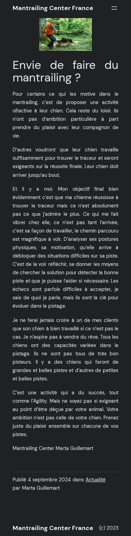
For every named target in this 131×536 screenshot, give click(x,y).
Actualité (95, 479)
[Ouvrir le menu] (114, 8)
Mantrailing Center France (53, 8)
